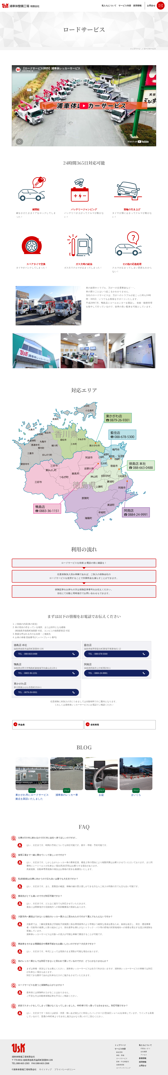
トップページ (135, 49)
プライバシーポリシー (64, 1069)
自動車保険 (120, 1065)
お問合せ (151, 5)
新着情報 (142, 1058)
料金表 (21, 725)
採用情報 (137, 5)
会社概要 (144, 1052)
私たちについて (109, 5)
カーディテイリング (123, 1068)
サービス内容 (125, 5)
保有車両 (95, 725)
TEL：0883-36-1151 (27, 673)
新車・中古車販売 (122, 1062)
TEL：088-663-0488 (27, 654)
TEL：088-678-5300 (97, 654)
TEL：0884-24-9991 (97, 673)
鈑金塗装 (119, 1052)
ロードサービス (121, 1058)
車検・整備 (120, 1055)
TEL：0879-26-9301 (27, 692)
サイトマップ (45, 1069)
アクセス (144, 1055)
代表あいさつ (145, 1048)
